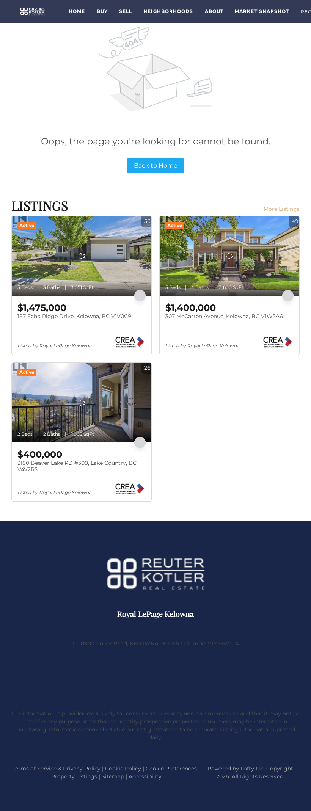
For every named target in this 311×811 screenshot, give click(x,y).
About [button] (214, 11)
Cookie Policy (123, 768)
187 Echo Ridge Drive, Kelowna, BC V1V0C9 (74, 316)
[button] (32, 11)
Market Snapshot (262, 11)
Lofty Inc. (252, 768)
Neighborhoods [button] (168, 11)
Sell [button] (125, 11)
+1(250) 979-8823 (155, 659)
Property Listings (74, 776)
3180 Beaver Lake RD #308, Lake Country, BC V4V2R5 (77, 466)
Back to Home (155, 165)
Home (77, 11)
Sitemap (113, 776)
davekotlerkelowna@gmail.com (155, 678)
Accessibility (145, 776)
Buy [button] (102, 11)
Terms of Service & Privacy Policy (57, 768)
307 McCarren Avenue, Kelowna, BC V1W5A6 (224, 316)
